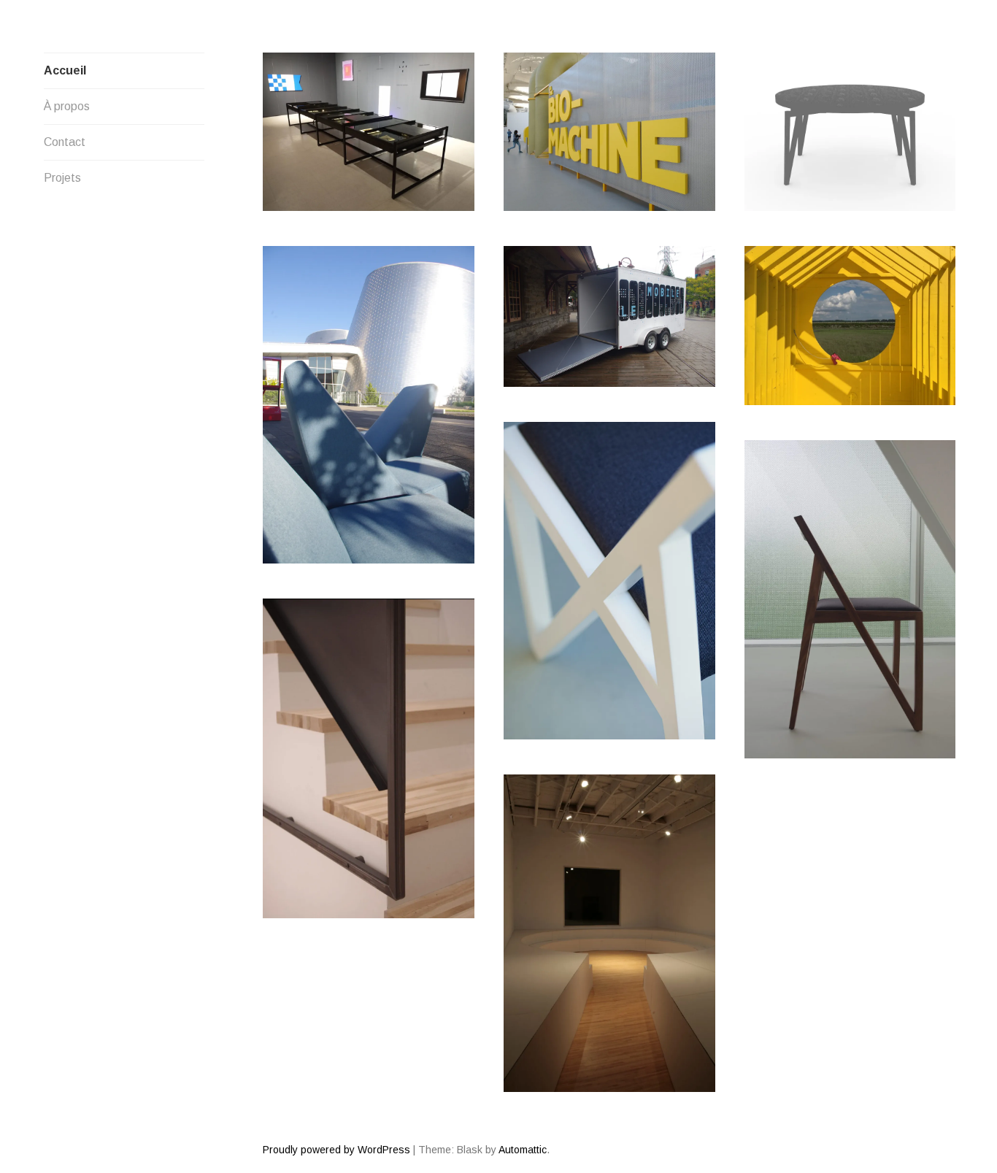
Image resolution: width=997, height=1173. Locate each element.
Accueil (65, 70)
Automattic (522, 1149)
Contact (64, 142)
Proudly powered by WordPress (336, 1149)
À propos (67, 106)
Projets (62, 178)
